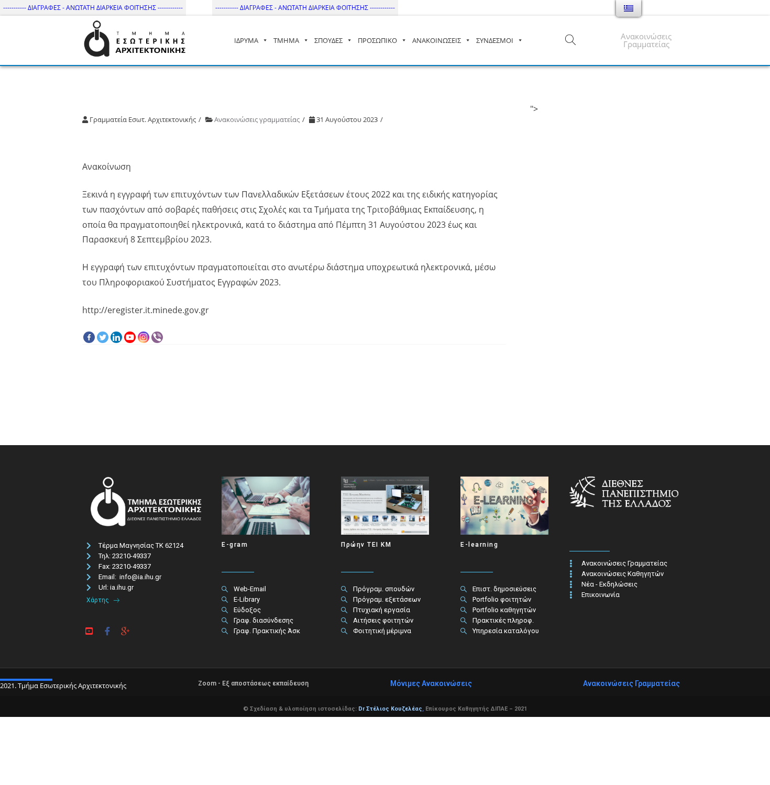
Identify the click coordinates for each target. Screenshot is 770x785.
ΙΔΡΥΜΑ (246, 40)
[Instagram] (143, 337)
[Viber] (157, 337)
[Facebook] (89, 337)
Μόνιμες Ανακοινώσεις (431, 683)
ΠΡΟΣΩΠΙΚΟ (377, 40)
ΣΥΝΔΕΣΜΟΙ (494, 40)
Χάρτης (98, 600)
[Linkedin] (116, 337)
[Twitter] (102, 337)
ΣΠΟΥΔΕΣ (328, 40)
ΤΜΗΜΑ (286, 40)
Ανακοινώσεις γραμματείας (257, 119)
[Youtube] (130, 337)
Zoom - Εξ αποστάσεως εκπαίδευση (253, 683)
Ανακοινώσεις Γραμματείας (646, 40)
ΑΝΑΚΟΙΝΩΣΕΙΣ (436, 40)
